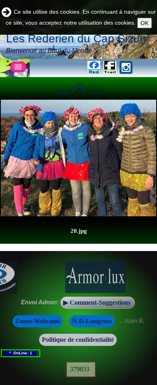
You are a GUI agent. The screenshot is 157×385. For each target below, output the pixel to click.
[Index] (79, 91)
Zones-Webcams (37, 321)
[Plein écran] (94, 91)
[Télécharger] (63, 91)
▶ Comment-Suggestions (97, 302)
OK (144, 23)
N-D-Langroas (92, 321)
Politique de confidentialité (78, 339)
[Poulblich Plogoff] (78, 158)
